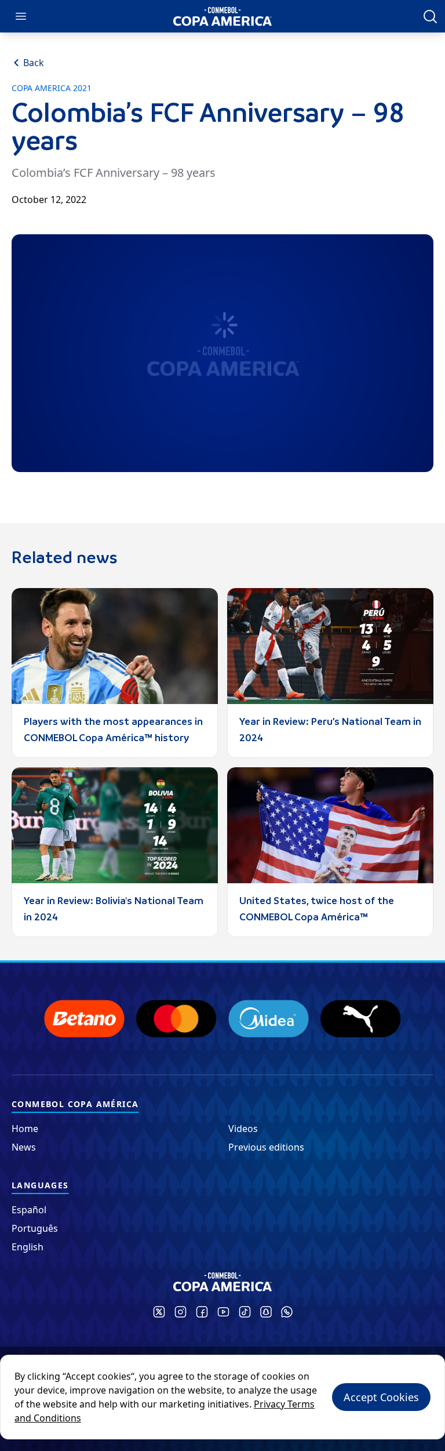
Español (29, 1209)
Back (33, 62)
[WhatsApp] (287, 1312)
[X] (159, 1312)
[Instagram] (180, 1312)
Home (25, 1128)
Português (35, 1228)
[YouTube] (223, 1312)
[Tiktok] (245, 1312)
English (27, 1246)
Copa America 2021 (52, 88)
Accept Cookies (381, 1397)
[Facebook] (202, 1312)
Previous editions (266, 1147)
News (24, 1147)
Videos (243, 1128)
